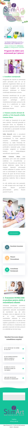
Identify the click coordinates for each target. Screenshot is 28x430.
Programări (14, 233)
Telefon (14, 419)
